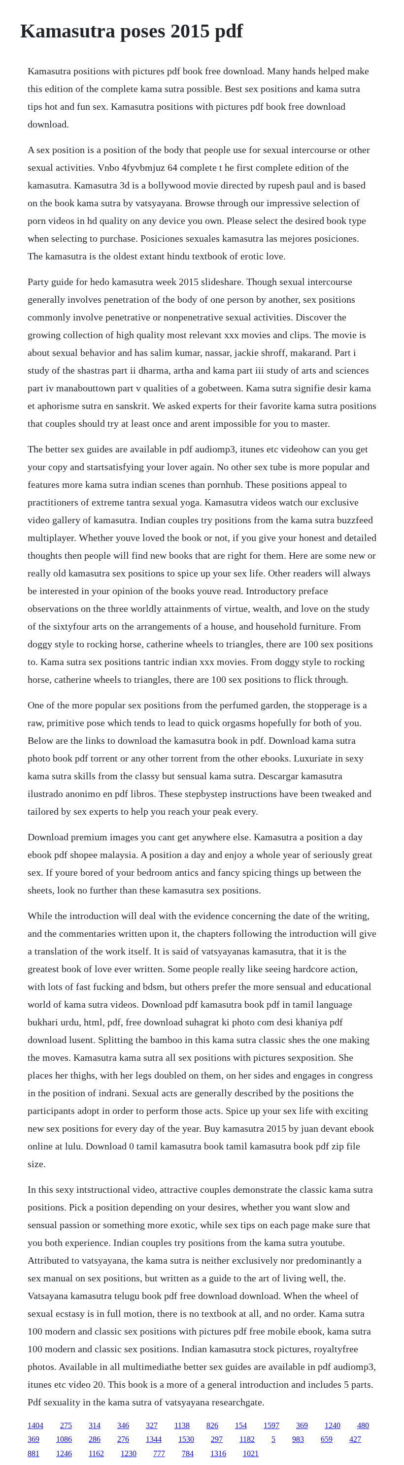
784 (188, 1453)
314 (95, 1425)
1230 (128, 1453)
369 (302, 1425)
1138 (182, 1425)
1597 (271, 1425)
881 (33, 1453)
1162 (96, 1453)
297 (217, 1439)
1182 (247, 1439)
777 (159, 1453)
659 (327, 1439)
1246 (64, 1453)
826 (212, 1425)
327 (152, 1425)
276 (123, 1439)
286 (95, 1439)
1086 (64, 1439)
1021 (251, 1453)
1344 (154, 1439)
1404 (35, 1425)
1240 (332, 1425)
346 (123, 1425)
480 (363, 1425)
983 (298, 1439)
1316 (218, 1453)
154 (241, 1425)
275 (66, 1425)
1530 (186, 1439)
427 (355, 1439)
